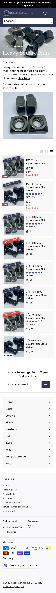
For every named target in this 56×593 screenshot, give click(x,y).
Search (6, 485)
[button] (33, 193)
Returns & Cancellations (15, 506)
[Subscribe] (46, 384)
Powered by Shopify (13, 586)
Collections (17, 46)
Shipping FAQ (10, 489)
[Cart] (44, 13)
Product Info (9, 494)
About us (7, 498)
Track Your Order (12, 502)
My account (9, 511)
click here (24, 78)
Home (5, 46)
